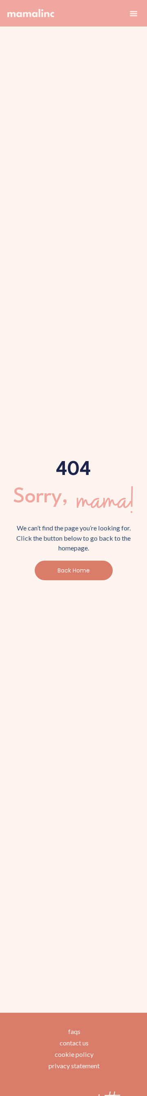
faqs (74, 1031)
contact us (74, 1043)
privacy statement (74, 1065)
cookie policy (74, 1054)
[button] (133, 13)
